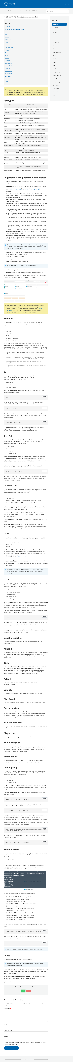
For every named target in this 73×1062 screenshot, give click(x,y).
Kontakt (7, 50)
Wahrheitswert (8, 73)
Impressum (36, 1059)
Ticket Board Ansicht (15, 189)
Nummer (7, 31)
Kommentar (7, 1008)
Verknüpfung (8, 76)
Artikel (6, 55)
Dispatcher (7, 68)
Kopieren (44, 396)
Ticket (6, 52)
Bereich (7, 58)
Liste (6, 45)
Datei (6, 42)
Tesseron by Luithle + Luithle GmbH (13, 1059)
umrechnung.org (22, 556)
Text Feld (7, 37)
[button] (23, 991)
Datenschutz (42, 1059)
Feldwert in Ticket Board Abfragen (33, 189)
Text (6, 34)
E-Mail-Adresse (8, 1030)
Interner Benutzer (9, 65)
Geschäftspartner (9, 47)
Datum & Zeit (8, 39)
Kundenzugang (8, 71)
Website (6, 1036)
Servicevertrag (8, 63)
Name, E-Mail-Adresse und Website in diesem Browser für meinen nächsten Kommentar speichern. (25, 1043)
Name (6, 1024)
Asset (6, 81)
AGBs (46, 1059)
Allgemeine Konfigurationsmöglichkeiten (14, 29)
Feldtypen (7, 26)
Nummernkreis (8, 78)
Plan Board (7, 60)
